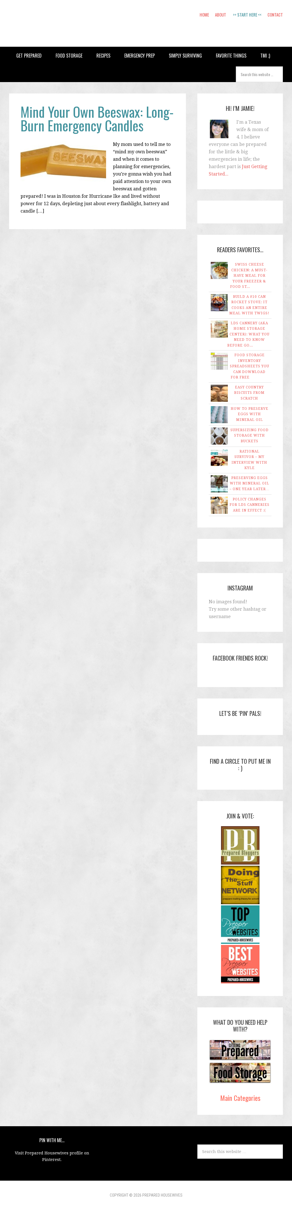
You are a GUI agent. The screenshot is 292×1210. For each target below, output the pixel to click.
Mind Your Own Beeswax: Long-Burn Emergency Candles (97, 118)
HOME (204, 15)
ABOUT (220, 15)
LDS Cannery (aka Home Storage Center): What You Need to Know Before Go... (248, 334)
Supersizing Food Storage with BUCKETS (249, 435)
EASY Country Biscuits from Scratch (249, 392)
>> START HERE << (247, 15)
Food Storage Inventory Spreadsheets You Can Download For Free (249, 366)
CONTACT (275, 15)
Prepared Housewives (52, 23)
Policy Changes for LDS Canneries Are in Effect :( (249, 504)
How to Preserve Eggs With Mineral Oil (249, 414)
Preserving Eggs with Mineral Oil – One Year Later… (249, 483)
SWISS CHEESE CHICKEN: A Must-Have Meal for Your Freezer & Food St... (248, 275)
